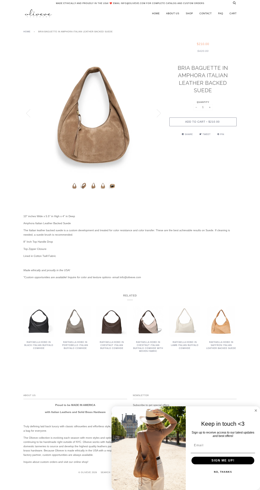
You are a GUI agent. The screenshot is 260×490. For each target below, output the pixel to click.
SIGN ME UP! (222, 460)
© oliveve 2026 (87, 472)
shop (189, 13)
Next (159, 113)
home (156, 13)
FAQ (220, 13)
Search (105, 472)
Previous (28, 113)
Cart (233, 13)
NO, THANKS (223, 472)
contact (205, 13)
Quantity (203, 102)
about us (172, 13)
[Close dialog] (256, 410)
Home (26, 31)
